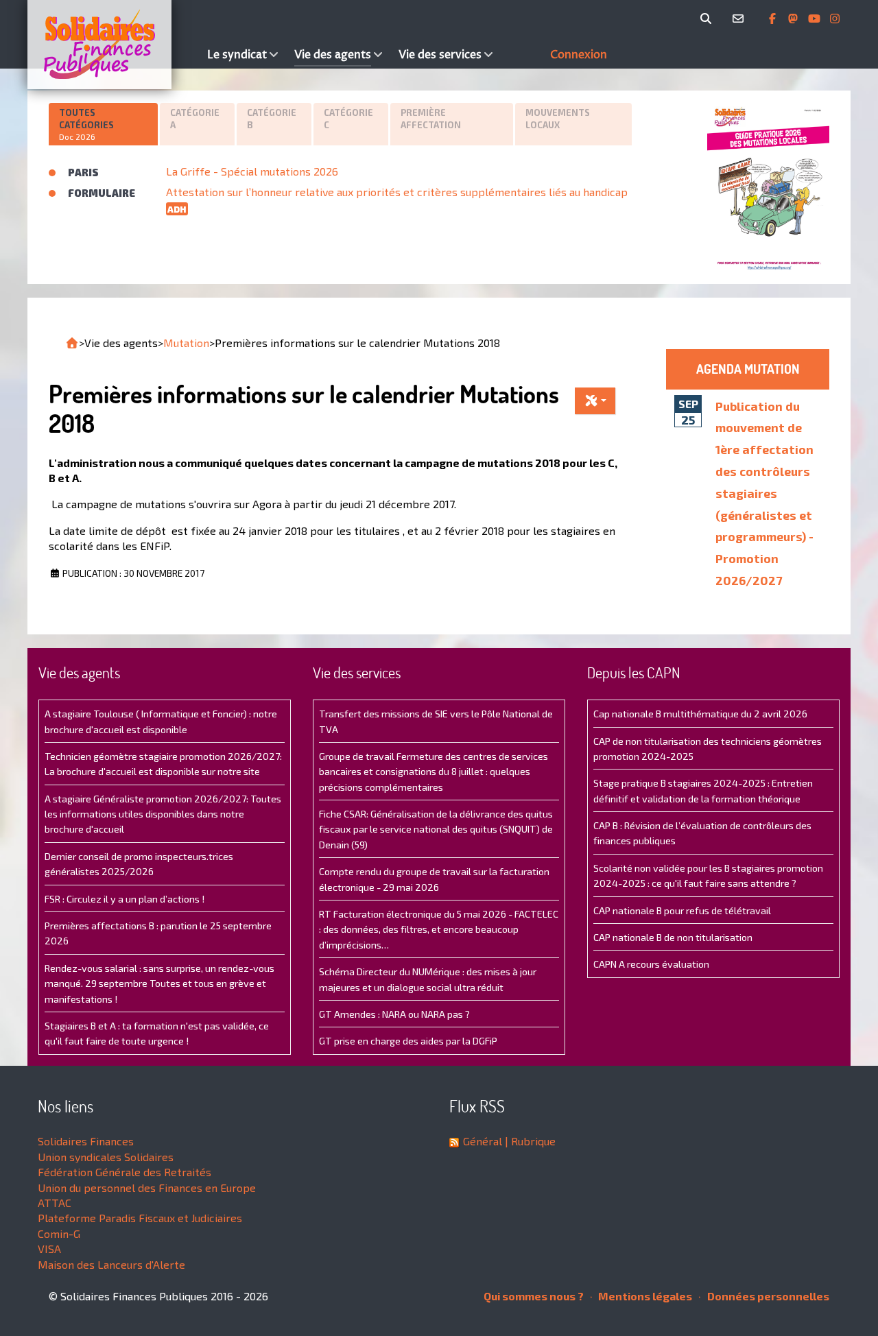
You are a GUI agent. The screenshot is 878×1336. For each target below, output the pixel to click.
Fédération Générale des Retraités (124, 1171)
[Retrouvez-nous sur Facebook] (774, 18)
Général (482, 1140)
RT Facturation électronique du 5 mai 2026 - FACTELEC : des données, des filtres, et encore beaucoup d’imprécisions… (438, 929)
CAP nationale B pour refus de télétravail (682, 910)
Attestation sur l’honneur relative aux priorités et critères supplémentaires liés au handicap (397, 191)
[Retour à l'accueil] (72, 342)
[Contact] (740, 18)
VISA (49, 1248)
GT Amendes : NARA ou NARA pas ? (394, 1014)
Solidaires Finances (86, 1140)
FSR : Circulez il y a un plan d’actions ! (124, 899)
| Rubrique (529, 1140)
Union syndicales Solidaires (106, 1156)
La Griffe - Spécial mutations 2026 (252, 171)
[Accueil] (113, 44)
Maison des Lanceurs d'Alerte (111, 1264)
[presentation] (103, 124)
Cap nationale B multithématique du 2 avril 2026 (700, 713)
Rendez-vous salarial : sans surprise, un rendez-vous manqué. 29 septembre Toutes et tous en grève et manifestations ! (159, 983)
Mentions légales (644, 1295)
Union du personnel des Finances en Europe (147, 1187)
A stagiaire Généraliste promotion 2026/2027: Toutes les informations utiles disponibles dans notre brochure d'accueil (163, 814)
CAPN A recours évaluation (651, 964)
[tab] (104, 124)
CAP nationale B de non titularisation (672, 937)
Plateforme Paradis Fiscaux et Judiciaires (140, 1217)
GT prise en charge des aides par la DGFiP (408, 1041)
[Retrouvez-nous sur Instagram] (835, 18)
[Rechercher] (708, 18)
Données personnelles (767, 1295)
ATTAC (54, 1202)
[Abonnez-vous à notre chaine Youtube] (815, 18)
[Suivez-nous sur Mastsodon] (794, 18)
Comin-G (59, 1233)
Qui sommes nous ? (534, 1295)
